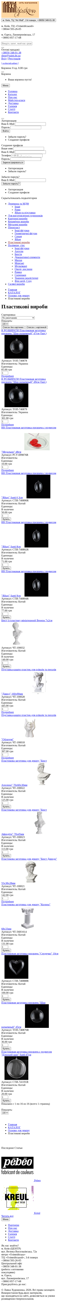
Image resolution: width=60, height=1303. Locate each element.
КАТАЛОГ (14, 292)
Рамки (18, 272)
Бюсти (18, 254)
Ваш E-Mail (7, 123)
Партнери (13, 1225)
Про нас (12, 97)
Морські (19, 263)
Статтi (11, 109)
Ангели (19, 251)
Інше (17, 206)
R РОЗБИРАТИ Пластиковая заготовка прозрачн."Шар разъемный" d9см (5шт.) (23, 380)
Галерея (12, 106)
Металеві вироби (17, 224)
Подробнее (7, 376)
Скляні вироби (16, 284)
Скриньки (20, 275)
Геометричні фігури (26, 233)
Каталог (12, 94)
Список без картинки (13, 327)
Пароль (5, 127)
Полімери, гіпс (16, 245)
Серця (18, 236)
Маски (18, 260)
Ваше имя (6, 148)
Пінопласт (14, 227)
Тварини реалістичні (26, 278)
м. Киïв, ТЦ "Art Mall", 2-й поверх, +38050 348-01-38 (29, 20)
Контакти (13, 112)
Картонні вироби (18, 218)
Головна (12, 91)
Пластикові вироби (19, 242)
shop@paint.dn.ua (10, 55)
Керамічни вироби (18, 221)
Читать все (7, 1216)
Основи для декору (19, 295)
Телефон (6, 155)
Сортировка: (8, 314)
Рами (17, 209)
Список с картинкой (36, 327)
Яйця (18, 239)
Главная (12, 289)
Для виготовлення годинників (25, 215)
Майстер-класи (16, 100)
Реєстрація (14, 58)
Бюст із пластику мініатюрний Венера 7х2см (26, 620)
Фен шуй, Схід (23, 281)
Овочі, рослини (23, 269)
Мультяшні (21, 266)
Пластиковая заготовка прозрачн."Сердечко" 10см (29, 953)
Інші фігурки (22, 230)
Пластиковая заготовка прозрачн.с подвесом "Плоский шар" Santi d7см (26, 1053)
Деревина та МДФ (18, 203)
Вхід (3, 58)
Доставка (13, 103)
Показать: (6, 320)
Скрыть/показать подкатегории (19, 198)
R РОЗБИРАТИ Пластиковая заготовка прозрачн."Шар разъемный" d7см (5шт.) (23, 332)
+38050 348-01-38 (11, 52)
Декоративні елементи (27, 257)
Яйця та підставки (25, 212)
